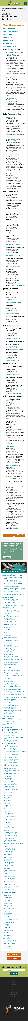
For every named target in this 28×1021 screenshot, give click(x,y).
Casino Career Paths (8, 604)
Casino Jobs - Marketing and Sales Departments (15, 697)
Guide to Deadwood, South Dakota (12, 756)
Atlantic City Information (10, 845)
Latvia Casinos (7, 916)
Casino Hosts (7, 653)
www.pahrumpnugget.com (13, 338)
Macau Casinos (7, 918)
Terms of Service (14, 988)
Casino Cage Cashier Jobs (9, 650)
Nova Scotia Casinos (8, 881)
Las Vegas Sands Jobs (9, 787)
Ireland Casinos (7, 914)
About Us (14, 982)
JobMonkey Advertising (14, 998)
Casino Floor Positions (9, 642)
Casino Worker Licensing (9, 735)
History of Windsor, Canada (10, 884)
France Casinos (7, 911)
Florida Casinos (7, 799)
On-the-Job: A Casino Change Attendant (13, 659)
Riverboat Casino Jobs (9, 716)
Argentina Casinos (8, 895)
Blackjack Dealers (8, 648)
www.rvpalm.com (15, 276)
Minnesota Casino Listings (10, 816)
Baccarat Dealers (8, 645)
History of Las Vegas (10, 827)
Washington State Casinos (10, 870)
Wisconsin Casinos (8, 871)
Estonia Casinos (7, 910)
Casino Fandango (11, 98)
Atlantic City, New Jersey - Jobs (11, 746)
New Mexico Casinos (8, 852)
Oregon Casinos (7, 860)
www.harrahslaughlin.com (13, 244)
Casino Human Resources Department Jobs (14, 694)
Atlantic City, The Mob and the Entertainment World (12, 848)
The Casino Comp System (10, 621)
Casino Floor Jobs (8, 651)
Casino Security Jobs (8, 643)
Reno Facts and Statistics (11, 835)
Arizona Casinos (7, 791)
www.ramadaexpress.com (13, 266)
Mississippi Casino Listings (10, 818)
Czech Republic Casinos (9, 908)
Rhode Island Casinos (9, 864)
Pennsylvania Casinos (9, 862)
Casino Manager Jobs (8, 654)
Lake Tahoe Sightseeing (10, 840)
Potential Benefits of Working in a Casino (13, 605)
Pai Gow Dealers (7, 665)
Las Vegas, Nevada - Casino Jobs (11, 762)
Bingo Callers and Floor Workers (11, 646)
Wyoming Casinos (8, 873)
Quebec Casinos (7, 887)
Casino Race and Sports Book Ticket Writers (14, 675)
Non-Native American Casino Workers (12, 710)
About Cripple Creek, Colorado (11, 754)
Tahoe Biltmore (10, 174)
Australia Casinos (8, 897)
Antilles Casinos (7, 894)
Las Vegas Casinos (8, 824)
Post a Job (14, 958)
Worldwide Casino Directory (9, 892)
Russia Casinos (7, 927)
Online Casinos (6, 938)
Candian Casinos (6, 875)
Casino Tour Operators (9, 704)
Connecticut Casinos (8, 795)
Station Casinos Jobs (8, 781)
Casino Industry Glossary (8, 943)
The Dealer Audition (7, 727)
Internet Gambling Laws (9, 941)
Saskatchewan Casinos (9, 889)
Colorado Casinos (8, 794)
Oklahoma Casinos (8, 859)
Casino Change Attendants (10, 658)
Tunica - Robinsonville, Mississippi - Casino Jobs (15, 749)
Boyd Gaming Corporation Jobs (11, 779)
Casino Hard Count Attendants (11, 662)
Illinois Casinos (7, 803)
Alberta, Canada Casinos (9, 876)
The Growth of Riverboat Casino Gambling (13, 719)
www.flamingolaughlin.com (13, 221)
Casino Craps (7, 629)
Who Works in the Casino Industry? (11, 589)
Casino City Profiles (7, 745)
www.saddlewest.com (17, 349)
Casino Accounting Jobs (9, 688)
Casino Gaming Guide (9, 618)
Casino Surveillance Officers (10, 683)
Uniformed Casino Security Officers (12, 685)
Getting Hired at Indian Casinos (11, 712)
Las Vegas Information (10, 826)
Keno (5, 630)
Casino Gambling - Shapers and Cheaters (13, 583)
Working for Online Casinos (10, 940)
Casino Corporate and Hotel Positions (12, 686)
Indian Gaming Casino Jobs (9, 707)
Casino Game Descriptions (9, 624)
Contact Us (14, 980)
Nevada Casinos (7, 822)
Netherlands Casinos (8, 921)
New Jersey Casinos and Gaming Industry (13, 843)
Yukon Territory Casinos (9, 891)
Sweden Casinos (7, 933)
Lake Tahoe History (9, 838)
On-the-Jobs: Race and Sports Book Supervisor (14, 677)
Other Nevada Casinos (9, 46)
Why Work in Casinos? (7, 597)
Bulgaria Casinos (7, 900)
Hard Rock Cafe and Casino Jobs (11, 773)
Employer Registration (14, 994)
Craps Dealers (7, 661)
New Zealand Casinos (9, 922)
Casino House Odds (8, 623)
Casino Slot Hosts (8, 680)
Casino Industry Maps (7, 945)
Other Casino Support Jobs (10, 699)
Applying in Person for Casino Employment (13, 730)
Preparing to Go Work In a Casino (11, 767)
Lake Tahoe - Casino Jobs (10, 760)
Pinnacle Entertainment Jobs (10, 784)
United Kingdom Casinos (9, 937)
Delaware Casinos (8, 797)
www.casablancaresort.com (13, 302)
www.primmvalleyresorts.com (14, 374)
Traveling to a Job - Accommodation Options (14, 770)
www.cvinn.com (15, 528)
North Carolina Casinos (9, 856)
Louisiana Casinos (8, 810)
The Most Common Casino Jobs (11, 640)
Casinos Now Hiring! (7, 574)
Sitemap (14, 989)
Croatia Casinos (7, 906)
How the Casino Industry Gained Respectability (14, 588)
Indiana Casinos (7, 805)
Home (2, 8)
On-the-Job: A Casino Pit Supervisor (12, 670)
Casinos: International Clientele (11, 600)
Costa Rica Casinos (8, 905)
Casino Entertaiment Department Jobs (12, 689)
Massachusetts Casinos (9, 813)
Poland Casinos (7, 926)
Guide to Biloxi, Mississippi (10, 748)
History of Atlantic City (10, 846)
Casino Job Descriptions (8, 638)
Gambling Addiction (8, 615)
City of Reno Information (11, 832)
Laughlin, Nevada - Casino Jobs (11, 764)
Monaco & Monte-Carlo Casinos (11, 919)
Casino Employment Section (11, 8)
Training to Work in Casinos (10, 602)
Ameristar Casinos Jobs (9, 786)
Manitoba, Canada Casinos (10, 879)
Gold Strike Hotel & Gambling (14, 486)
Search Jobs (14, 954)
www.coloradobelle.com (17, 210)
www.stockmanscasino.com (13, 429)
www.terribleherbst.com (12, 360)
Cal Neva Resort (10, 117)
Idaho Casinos (7, 802)
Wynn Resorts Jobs (8, 778)
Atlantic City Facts (9, 851)
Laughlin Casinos (8, 34)
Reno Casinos (7, 830)
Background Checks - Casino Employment (13, 734)
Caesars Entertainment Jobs (10, 775)
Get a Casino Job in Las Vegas (10, 740)
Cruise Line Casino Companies (11, 715)
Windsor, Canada (7, 883)
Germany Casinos (8, 913)
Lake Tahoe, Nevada (8, 837)
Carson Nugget (10, 78)
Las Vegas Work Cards (9, 741)
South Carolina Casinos (9, 865)
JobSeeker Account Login (14, 1001)
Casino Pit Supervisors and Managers (12, 669)
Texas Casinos (7, 868)
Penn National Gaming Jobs (10, 783)
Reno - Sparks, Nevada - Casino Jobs (12, 765)
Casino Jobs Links (8, 948)
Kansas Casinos (7, 808)
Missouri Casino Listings (9, 819)
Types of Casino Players (9, 619)
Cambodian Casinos (8, 902)
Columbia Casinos (8, 903)
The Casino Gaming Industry (10, 580)
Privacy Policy (14, 984)
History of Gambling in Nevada (11, 585)
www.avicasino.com (16, 200)
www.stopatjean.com (16, 509)
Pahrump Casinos (8, 40)
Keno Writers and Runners (10, 664)
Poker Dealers (7, 672)
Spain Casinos (7, 932)
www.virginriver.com (16, 323)
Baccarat (6, 626)
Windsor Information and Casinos (11, 886)
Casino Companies (8, 772)
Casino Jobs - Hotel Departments (11, 692)
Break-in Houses (7, 608)
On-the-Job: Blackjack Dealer (10, 637)
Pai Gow (5, 632)
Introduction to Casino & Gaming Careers (12, 575)
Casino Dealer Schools (9, 726)
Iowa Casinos (7, 806)
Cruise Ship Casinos (7, 713)
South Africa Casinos (8, 930)
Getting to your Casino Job (10, 768)
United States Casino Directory (11, 789)
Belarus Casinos (7, 898)
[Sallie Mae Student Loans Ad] (14, 551)
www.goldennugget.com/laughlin (15, 232)
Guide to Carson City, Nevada (10, 757)
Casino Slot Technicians (9, 681)
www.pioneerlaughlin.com (13, 255)
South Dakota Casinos (9, 867)
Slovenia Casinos (7, 929)
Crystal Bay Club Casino (13, 139)
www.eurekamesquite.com (13, 313)
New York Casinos (8, 854)
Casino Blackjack (7, 627)
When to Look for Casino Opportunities (12, 729)
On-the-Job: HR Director (9, 696)
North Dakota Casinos (9, 857)
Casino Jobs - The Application (10, 732)
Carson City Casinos (9, 28)
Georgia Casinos (7, 800)
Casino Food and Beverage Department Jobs (14, 691)
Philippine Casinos (8, 924)
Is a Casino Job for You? (8, 607)
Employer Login (14, 992)
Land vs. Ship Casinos (7, 718)
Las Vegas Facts (9, 829)
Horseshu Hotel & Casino (13, 465)
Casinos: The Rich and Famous (11, 599)
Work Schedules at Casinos (10, 610)
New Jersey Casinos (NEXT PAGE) (13, 535)
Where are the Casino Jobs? (9, 743)
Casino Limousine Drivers (9, 702)
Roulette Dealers (7, 678)
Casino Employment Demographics (12, 591)
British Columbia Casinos (9, 878)
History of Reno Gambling (11, 833)
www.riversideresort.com (18, 285)
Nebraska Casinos (8, 821)
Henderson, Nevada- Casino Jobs (11, 759)
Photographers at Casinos (10, 700)
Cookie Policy (14, 986)
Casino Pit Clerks (7, 667)
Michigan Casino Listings (9, 814)
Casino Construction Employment (11, 705)
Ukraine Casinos (7, 935)
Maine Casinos (7, 811)
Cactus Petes (10, 446)
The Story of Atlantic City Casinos (11, 586)
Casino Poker (7, 634)
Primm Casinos (7, 43)
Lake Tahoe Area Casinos (10, 31)
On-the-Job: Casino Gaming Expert (11, 616)
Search (25, 3)
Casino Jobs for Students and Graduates (13, 593)
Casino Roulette (7, 635)
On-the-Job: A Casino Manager (11, 656)
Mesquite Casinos (8, 37)
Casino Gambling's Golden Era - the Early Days (14, 582)
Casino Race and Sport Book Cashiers (12, 673)
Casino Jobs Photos (8, 946)
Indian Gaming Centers (9, 708)
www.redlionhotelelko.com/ (13, 407)
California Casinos (8, 792)
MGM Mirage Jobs (8, 776)
